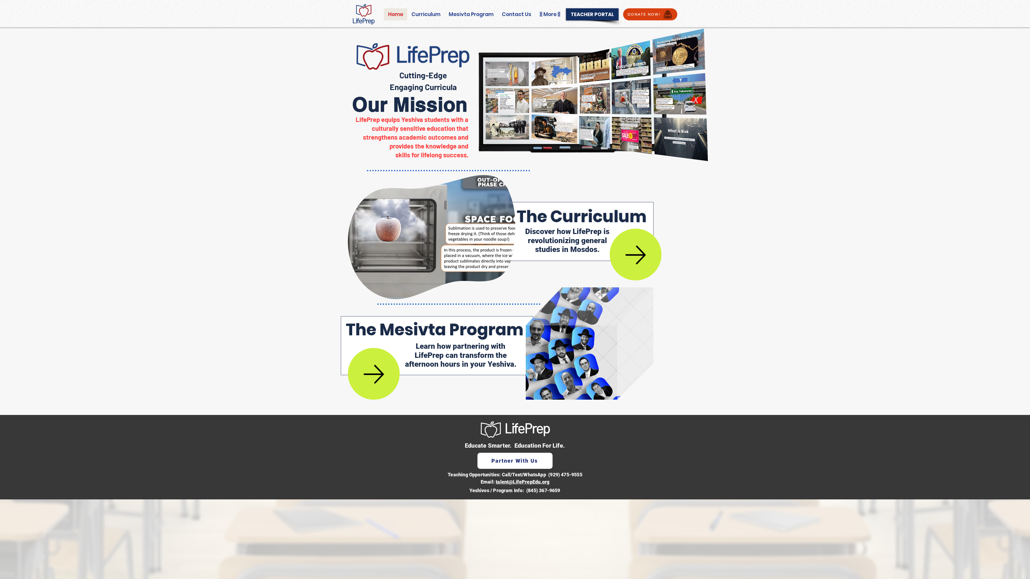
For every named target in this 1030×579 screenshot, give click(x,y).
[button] (508, 293)
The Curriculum (582, 216)
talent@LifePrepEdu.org (522, 482)
